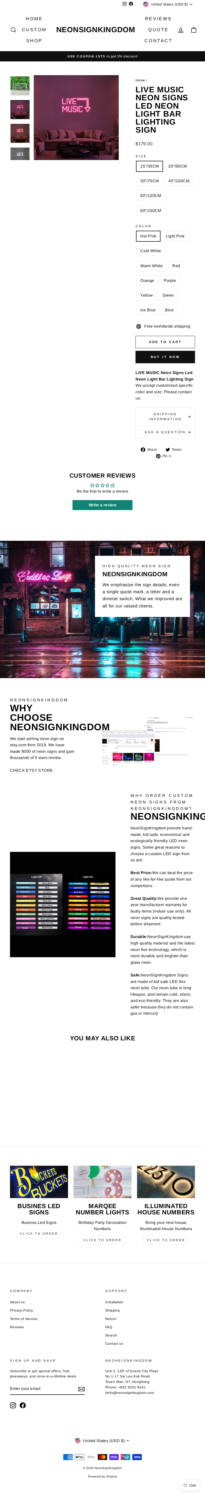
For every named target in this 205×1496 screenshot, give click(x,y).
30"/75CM (149, 181)
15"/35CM (149, 166)
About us (17, 1302)
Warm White (151, 266)
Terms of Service (24, 1319)
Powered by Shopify (102, 1476)
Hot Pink (148, 236)
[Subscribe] (81, 1389)
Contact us (114, 1343)
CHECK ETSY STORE (31, 770)
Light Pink (175, 236)
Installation (114, 1302)
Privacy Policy (21, 1310)
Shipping (112, 1310)
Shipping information (165, 416)
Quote (158, 29)
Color (144, 226)
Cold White (150, 251)
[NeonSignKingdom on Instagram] (13, 1405)
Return (110, 1319)
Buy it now (165, 357)
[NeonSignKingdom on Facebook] (23, 1405)
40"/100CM (178, 181)
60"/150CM (150, 210)
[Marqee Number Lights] (103, 1182)
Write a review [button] (102, 505)
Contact (158, 40)
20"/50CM (177, 166)
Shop (34, 40)
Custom (34, 29)
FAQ (108, 1327)
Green (168, 295)
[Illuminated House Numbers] (166, 1182)
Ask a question (165, 432)
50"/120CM (150, 195)
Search (111, 1335)
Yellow (146, 295)
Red (176, 266)
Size (141, 156)
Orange (147, 280)
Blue (169, 310)
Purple (170, 280)
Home (34, 18)
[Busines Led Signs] (39, 1182)
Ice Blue (148, 310)
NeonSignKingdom (95, 29)
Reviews (158, 18)
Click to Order (39, 1233)
